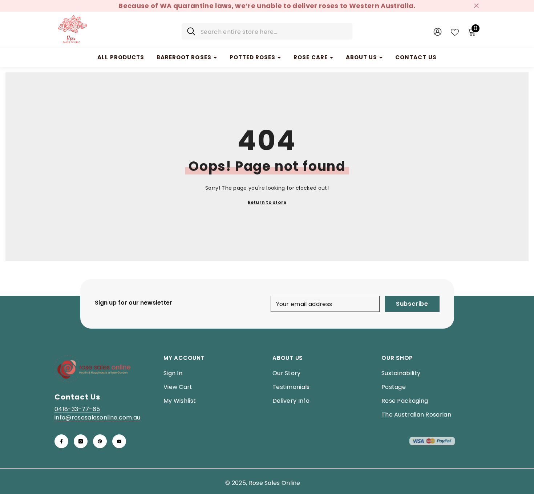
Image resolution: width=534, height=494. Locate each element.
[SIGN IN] (437, 31)
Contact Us (416, 57)
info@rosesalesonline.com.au (97, 417)
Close (476, 6)
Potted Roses (253, 57)
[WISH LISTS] (455, 32)
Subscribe (412, 304)
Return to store (267, 202)
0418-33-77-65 (77, 409)
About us (361, 57)
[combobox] (273, 31)
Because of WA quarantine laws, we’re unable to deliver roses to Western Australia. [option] (266, 5)
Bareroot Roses (184, 57)
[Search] (267, 31)
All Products (120, 57)
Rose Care (310, 57)
